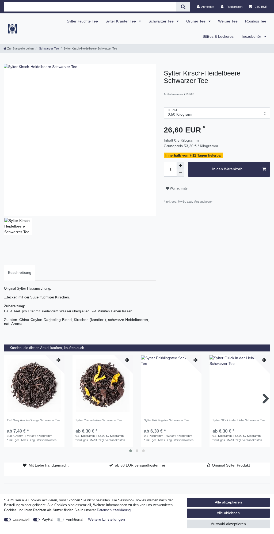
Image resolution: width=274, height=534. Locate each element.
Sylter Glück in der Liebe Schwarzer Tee (238, 420)
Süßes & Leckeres (218, 36)
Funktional (74, 519)
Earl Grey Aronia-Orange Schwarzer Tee (33, 420)
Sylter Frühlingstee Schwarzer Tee (166, 420)
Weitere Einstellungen (106, 519)
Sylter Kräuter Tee (121, 21)
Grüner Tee (196, 21)
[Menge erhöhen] (180, 165)
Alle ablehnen (228, 513)
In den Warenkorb (227, 169)
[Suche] (183, 7)
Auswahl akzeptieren (228, 524)
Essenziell (21, 519)
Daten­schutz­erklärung (114, 510)
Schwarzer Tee (162, 21)
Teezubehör (251, 36)
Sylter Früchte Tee (82, 21)
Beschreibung (19, 272)
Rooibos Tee (255, 21)
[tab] (19, 273)
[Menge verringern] (180, 173)
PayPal (47, 519)
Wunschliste (178, 188)
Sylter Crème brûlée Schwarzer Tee (98, 420)
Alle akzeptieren (228, 502)
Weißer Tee (228, 21)
